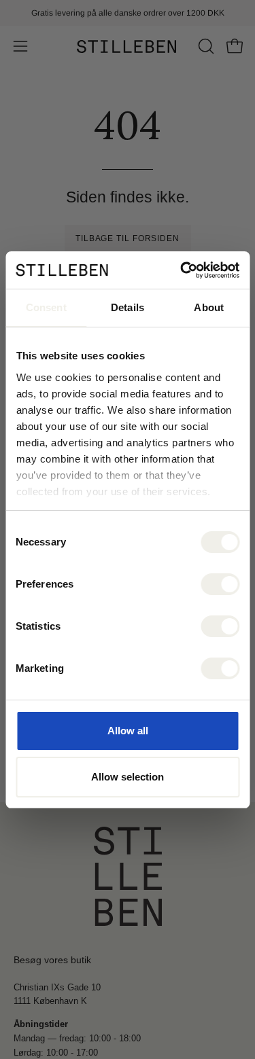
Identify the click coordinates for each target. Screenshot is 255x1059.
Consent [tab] (46, 307)
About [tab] (209, 307)
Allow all (127, 730)
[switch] (220, 584)
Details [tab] (127, 307)
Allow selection (127, 777)
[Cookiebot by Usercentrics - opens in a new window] (181, 270)
